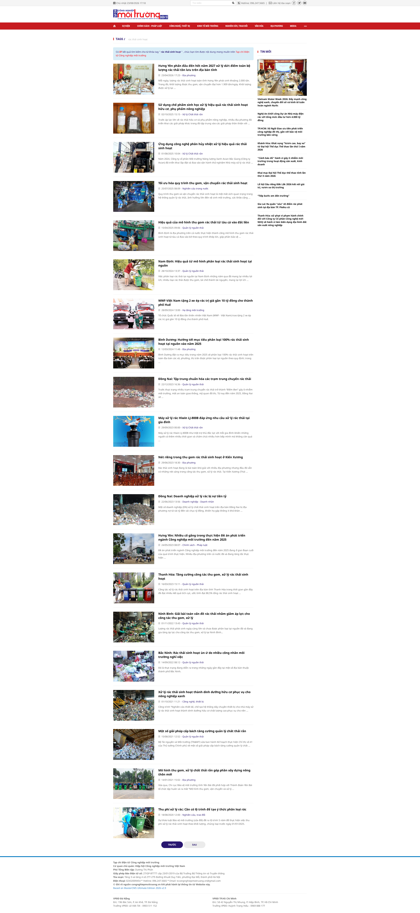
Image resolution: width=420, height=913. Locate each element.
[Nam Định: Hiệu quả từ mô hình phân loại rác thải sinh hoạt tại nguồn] (133, 274)
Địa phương (277, 26)
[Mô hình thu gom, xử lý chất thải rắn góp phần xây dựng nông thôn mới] (133, 783)
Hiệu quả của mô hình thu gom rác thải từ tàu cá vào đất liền (203, 222)
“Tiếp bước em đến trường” (273, 195)
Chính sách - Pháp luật (149, 26)
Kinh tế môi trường (207, 26)
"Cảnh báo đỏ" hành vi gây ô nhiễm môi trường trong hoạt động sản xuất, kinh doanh (280, 161)
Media (293, 26)
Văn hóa (259, 26)
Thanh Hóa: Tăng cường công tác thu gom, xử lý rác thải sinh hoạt (203, 576)
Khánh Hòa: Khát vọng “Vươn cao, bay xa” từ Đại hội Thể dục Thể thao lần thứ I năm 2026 (281, 146)
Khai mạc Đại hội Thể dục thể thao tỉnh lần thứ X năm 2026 (282, 174)
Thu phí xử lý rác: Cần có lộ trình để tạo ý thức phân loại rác (202, 809)
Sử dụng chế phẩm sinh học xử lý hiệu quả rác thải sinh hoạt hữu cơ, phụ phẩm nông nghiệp (203, 107)
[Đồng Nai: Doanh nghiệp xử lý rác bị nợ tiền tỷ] (133, 509)
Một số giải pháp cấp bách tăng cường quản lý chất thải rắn (202, 731)
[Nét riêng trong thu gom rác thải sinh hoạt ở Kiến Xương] (133, 470)
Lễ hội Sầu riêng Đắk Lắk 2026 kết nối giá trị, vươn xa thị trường (281, 186)
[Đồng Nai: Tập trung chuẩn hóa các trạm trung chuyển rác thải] (133, 392)
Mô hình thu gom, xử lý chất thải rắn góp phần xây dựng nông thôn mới (204, 772)
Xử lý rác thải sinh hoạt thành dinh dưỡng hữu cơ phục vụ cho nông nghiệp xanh (204, 694)
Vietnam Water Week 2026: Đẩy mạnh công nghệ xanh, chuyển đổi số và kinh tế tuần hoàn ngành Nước (282, 102)
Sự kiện (126, 26)
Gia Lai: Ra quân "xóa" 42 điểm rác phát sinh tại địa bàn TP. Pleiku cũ (280, 205)
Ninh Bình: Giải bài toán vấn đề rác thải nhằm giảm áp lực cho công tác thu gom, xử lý (204, 616)
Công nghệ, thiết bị (179, 26)
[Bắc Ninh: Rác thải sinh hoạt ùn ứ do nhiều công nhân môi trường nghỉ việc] (133, 666)
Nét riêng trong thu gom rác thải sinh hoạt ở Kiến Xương (200, 457)
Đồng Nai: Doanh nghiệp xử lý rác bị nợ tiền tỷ (192, 496)
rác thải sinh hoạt (137, 39)
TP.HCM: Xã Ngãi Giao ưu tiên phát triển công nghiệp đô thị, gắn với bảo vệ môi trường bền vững (280, 131)
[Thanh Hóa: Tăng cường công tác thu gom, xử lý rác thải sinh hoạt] (133, 587)
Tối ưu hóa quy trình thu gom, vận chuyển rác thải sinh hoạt (202, 183)
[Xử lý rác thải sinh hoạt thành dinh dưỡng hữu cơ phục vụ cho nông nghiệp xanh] (133, 705)
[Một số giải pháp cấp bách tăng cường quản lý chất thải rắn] (133, 744)
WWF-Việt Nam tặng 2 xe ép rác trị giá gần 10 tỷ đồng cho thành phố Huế (205, 303)
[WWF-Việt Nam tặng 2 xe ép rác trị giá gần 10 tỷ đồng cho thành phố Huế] (133, 314)
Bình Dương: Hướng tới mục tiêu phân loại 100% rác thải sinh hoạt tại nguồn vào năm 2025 (203, 342)
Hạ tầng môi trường (193, 310)
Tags (119, 39)
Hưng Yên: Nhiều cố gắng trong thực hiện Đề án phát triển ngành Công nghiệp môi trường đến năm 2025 (201, 537)
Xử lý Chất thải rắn (192, 114)
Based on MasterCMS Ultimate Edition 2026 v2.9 (139, 888)
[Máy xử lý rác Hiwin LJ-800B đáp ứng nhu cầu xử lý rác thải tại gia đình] (133, 431)
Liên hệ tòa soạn (282, 3)
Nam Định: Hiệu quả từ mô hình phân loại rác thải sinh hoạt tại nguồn (205, 263)
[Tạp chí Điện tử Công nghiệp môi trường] (140, 14)
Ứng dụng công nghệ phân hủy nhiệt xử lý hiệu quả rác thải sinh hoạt (202, 146)
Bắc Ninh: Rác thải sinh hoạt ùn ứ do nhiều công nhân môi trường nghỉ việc (201, 655)
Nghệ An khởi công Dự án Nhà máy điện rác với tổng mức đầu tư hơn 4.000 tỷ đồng (281, 117)
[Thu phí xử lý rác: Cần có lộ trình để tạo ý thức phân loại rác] (133, 822)
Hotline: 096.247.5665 (253, 3)
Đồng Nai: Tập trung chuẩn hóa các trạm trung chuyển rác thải (204, 379)
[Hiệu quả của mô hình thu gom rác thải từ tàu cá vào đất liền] (133, 235)
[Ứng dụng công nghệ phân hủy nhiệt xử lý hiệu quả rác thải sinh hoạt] (133, 157)
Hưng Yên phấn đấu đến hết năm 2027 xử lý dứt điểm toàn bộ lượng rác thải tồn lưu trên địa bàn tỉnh (204, 68)
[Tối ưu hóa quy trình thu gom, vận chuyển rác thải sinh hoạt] (133, 196)
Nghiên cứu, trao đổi (236, 26)
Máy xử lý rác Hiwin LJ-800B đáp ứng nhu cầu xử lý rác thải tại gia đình (204, 420)
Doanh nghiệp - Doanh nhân (198, 501)
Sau (194, 844)
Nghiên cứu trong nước (195, 188)
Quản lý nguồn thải (193, 227)
